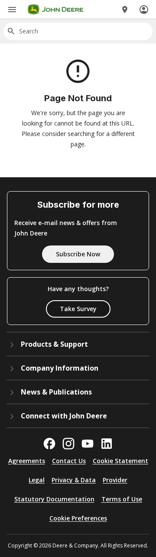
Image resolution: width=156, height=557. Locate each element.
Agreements (26, 461)
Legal (37, 480)
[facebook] (49, 443)
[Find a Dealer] (125, 10)
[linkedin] (106, 443)
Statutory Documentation (54, 499)
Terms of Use (121, 499)
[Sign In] (144, 9)
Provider (115, 480)
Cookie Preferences (78, 518)
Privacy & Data (74, 480)
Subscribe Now (78, 254)
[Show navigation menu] (12, 9)
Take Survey (78, 309)
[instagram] (68, 443)
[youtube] (87, 443)
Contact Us (69, 461)
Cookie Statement (120, 461)
